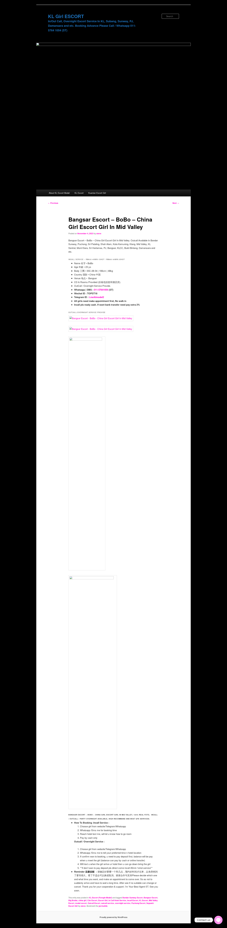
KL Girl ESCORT (66, 16)
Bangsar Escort (151, 897)
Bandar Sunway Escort (132, 897)
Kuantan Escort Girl (97, 192)
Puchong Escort (138, 903)
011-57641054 (101, 289)
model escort (81, 903)
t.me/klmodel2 (96, 297)
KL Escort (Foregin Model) (100, 897)
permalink (103, 906)
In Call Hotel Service (117, 900)
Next (175, 203)
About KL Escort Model (59, 192)
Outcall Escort (94, 903)
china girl (82, 900)
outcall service (107, 903)
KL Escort (79, 192)
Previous (53, 203)
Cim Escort (92, 900)
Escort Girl (103, 900)
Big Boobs (73, 900)
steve (98, 233)
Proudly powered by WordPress (113, 917)
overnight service (122, 903)
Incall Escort (132, 900)
